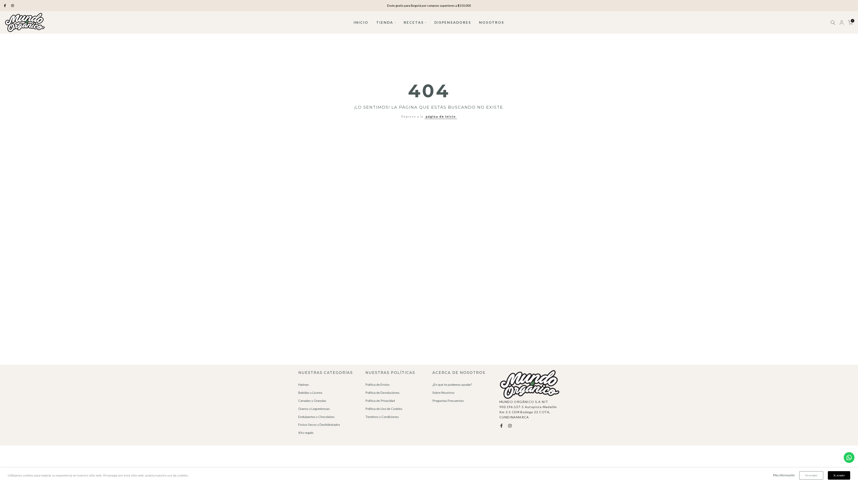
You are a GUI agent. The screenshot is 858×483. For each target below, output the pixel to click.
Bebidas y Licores (310, 392)
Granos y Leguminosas (314, 409)
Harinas (303, 384)
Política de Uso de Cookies (383, 409)
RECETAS (414, 22)
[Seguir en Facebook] (4, 5)
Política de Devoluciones (382, 392)
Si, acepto (839, 475)
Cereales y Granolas (312, 400)
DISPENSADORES (452, 22)
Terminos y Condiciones (382, 417)
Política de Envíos (377, 384)
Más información (784, 475)
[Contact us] (849, 457)
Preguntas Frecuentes (448, 400)
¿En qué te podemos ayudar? (452, 384)
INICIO (361, 22)
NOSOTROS (491, 22)
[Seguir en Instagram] (12, 5)
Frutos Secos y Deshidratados (319, 424)
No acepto (811, 475)
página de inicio (441, 116)
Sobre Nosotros (443, 392)
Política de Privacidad (380, 400)
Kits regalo (305, 432)
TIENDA (384, 22)
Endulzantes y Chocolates (316, 417)
